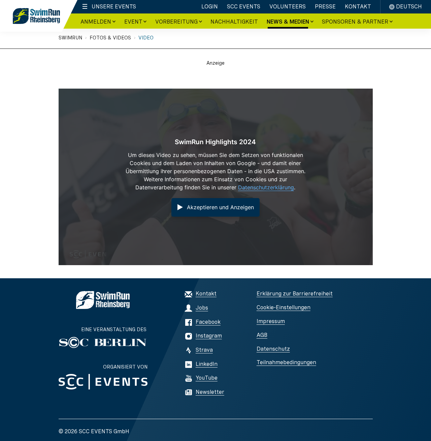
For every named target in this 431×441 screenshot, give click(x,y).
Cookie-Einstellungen (283, 307)
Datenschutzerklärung (266, 187)
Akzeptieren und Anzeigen (220, 207)
